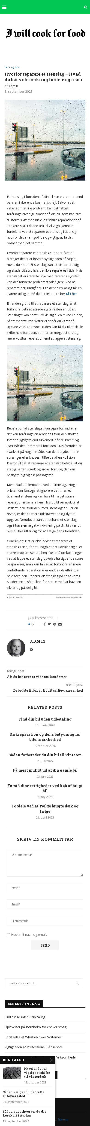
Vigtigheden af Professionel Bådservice (34, 1047)
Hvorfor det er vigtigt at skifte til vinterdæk (37, 1073)
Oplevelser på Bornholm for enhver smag (35, 1027)
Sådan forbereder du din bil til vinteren (45, 754)
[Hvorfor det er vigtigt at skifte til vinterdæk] (12, 1073)
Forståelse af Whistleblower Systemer (33, 1037)
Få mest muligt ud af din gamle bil (45, 770)
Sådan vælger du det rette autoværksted (23, 1094)
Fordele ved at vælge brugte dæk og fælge (45, 808)
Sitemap (63, 1119)
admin (13, 86)
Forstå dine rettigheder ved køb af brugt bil (45, 788)
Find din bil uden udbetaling (45, 719)
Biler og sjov (12, 66)
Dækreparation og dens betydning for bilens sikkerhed (45, 737)
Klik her (71, 293)
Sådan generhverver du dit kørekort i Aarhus (24, 1114)
